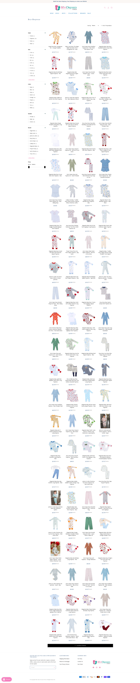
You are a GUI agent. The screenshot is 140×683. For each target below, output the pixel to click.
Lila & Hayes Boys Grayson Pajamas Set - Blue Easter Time (72, 431)
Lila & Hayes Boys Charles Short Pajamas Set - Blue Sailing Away (55, 201)
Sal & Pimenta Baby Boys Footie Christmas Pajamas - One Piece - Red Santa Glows (55, 329)
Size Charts (80, 664)
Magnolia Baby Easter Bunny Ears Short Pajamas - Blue (88, 149)
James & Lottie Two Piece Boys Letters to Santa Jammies (55, 278)
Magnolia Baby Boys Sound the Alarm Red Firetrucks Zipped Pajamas (55, 252)
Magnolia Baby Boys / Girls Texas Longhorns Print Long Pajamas (88, 329)
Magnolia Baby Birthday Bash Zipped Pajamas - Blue (89, 354)
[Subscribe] (54, 667)
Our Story (80, 658)
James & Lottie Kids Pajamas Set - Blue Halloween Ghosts (72, 98)
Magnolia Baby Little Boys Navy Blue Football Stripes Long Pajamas (88, 380)
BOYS (63, 13)
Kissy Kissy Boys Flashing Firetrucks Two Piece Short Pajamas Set (72, 227)
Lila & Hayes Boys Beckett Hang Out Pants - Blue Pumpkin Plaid (105, 124)
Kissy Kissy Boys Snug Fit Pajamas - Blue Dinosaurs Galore (72, 457)
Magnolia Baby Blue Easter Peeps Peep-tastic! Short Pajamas (105, 73)
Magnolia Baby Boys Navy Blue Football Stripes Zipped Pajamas (105, 380)
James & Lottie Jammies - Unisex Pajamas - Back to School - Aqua (105, 431)
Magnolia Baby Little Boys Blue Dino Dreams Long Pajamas (105, 406)
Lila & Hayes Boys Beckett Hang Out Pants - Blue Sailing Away (55, 304)
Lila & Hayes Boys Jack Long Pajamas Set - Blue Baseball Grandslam (105, 329)
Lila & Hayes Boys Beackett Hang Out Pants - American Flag (88, 508)
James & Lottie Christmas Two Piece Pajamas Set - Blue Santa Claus (89, 483)
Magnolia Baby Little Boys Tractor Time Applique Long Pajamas (88, 457)
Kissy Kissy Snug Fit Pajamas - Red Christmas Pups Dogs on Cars (88, 176)
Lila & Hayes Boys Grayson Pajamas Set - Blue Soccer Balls (72, 585)
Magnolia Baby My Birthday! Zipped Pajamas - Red (55, 72)
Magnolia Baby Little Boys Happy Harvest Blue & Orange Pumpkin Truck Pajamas (105, 534)
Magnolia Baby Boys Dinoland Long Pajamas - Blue (55, 457)
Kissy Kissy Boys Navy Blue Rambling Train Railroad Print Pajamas (88, 124)
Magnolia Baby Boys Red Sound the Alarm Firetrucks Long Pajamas (72, 611)
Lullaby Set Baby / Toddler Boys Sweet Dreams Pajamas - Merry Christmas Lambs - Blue (72, 202)
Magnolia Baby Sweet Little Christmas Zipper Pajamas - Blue (105, 227)
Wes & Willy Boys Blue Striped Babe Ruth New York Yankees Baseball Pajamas (72, 380)
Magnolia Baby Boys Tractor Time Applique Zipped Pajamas (88, 304)
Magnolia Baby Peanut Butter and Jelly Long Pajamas (89, 610)
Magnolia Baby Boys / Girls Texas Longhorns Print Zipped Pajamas (105, 150)
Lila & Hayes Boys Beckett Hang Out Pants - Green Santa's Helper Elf (88, 534)
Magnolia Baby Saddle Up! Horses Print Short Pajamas (55, 98)
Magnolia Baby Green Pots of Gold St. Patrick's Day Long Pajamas (89, 99)
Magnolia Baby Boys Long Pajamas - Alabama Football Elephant (105, 636)
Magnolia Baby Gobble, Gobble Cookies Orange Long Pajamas (72, 483)
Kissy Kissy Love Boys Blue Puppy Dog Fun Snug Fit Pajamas (105, 355)
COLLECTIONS (72, 13)
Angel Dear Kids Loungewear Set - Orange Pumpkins (55, 47)
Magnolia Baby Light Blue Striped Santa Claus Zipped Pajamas (55, 636)
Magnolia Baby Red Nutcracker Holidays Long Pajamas (105, 99)
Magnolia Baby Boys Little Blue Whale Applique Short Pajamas (55, 150)
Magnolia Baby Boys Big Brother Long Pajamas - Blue (55, 482)
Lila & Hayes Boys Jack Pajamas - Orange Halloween (89, 558)
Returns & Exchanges (65, 661)
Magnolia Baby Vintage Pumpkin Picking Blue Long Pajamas (55, 124)
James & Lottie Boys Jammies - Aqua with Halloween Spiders (55, 508)
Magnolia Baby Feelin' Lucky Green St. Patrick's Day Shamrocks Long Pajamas (88, 431)
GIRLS (57, 13)
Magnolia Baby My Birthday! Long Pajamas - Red (72, 558)
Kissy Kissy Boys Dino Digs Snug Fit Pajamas (105, 482)
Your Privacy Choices (64, 664)
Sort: (89, 25)
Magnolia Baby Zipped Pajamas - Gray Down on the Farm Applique (105, 508)
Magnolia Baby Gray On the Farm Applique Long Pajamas (89, 226)
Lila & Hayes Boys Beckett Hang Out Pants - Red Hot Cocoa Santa (88, 585)
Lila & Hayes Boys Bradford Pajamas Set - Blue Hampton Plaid (105, 585)
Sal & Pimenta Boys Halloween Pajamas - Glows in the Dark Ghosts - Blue (72, 636)
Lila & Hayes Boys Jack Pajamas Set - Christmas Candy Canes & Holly (105, 611)
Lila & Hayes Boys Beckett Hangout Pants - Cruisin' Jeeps (88, 73)
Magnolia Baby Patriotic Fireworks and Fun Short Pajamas (72, 406)
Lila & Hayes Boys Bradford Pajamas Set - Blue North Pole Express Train (88, 48)
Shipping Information (64, 658)
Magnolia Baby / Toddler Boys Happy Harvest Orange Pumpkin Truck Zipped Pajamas (105, 253)
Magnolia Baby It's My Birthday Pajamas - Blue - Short (105, 201)
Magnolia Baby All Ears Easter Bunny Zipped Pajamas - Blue (89, 405)
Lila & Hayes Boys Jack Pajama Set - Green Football (72, 175)
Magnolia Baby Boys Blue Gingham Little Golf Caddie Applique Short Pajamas (72, 329)
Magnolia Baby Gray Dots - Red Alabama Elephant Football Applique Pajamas (105, 457)
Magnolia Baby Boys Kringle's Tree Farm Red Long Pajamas (105, 559)
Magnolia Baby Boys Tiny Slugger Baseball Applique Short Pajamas (55, 227)
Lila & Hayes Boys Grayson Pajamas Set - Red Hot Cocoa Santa (72, 150)
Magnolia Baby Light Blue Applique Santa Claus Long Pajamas (55, 380)
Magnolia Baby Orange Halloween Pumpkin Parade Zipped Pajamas (72, 534)
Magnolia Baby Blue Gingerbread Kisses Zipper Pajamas (72, 73)
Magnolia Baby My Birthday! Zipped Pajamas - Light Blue (88, 277)
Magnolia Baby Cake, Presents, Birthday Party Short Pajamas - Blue (72, 508)
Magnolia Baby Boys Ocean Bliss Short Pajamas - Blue (55, 175)
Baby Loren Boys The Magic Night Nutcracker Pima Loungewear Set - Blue (72, 48)
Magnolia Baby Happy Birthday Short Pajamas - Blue (89, 201)
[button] (57, 13)
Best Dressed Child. (42, 679)
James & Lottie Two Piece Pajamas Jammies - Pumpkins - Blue (105, 278)
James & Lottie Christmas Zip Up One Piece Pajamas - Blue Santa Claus (55, 534)
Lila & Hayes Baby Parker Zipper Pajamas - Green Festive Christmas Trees (55, 559)
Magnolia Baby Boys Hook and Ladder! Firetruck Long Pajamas (72, 304)
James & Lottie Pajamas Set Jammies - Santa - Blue (55, 584)
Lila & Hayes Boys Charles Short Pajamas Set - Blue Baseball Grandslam (105, 176)
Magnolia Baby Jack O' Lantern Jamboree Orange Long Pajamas (55, 431)
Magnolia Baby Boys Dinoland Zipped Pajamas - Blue (88, 636)
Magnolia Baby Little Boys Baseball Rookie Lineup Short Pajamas (105, 48)
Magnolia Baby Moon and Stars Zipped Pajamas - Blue (72, 277)
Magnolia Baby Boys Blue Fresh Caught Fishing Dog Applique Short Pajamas (55, 611)
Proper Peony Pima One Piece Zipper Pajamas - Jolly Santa (72, 252)
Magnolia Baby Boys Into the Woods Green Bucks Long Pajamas (72, 355)
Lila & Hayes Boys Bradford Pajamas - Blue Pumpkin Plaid (55, 405)
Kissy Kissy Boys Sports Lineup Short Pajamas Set (105, 303)
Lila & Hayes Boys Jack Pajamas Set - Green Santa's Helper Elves (55, 355)
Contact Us (80, 661)
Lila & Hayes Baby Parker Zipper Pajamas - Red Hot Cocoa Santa (88, 252)
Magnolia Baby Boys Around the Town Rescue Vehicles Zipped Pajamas (72, 124)
